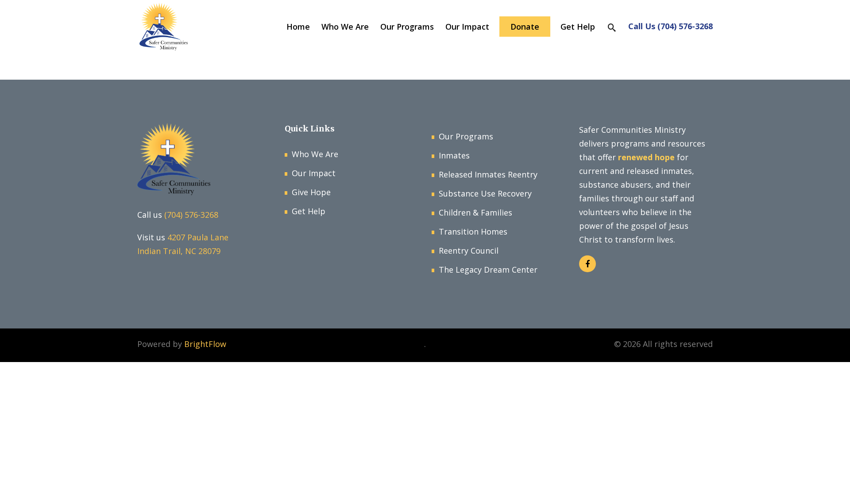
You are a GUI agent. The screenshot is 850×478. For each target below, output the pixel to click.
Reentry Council (468, 250)
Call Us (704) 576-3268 (670, 26)
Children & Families (475, 212)
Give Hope (311, 192)
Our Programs (466, 136)
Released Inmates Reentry (488, 174)
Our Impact (314, 173)
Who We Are (315, 154)
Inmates (454, 155)
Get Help (308, 211)
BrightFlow (205, 344)
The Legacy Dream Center (488, 269)
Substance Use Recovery (485, 193)
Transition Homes (473, 231)
